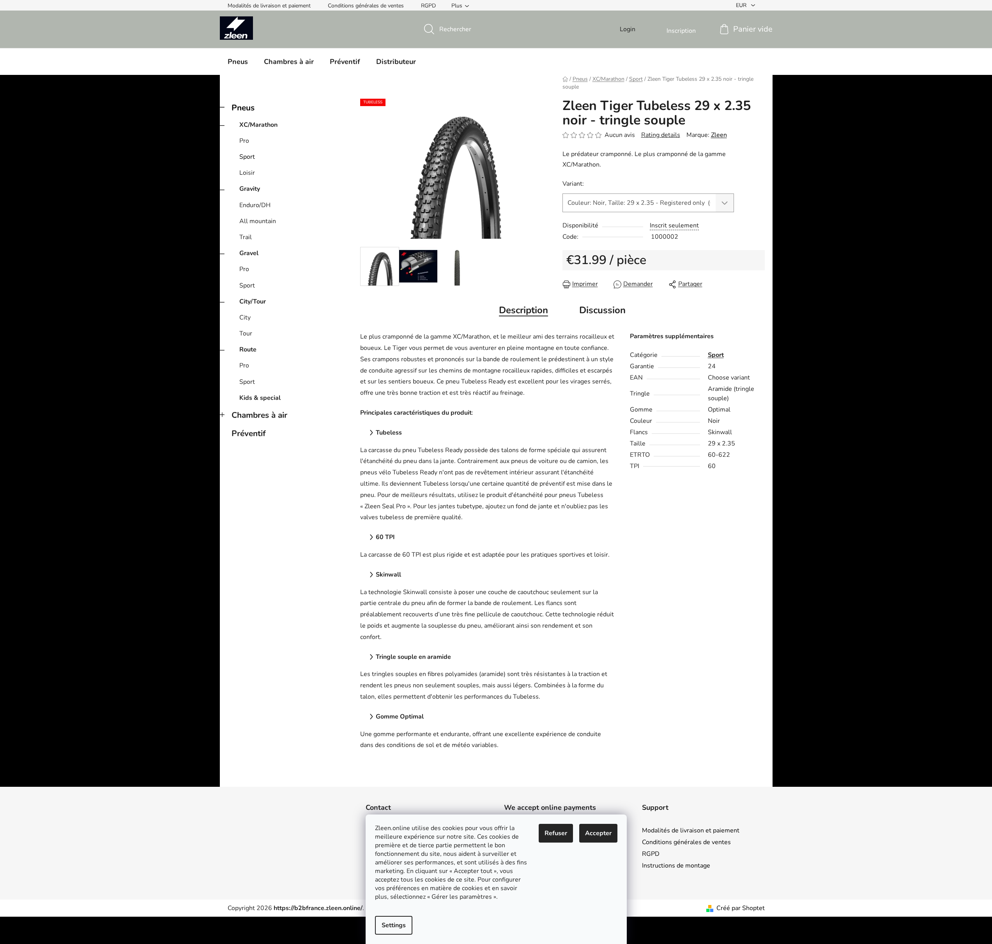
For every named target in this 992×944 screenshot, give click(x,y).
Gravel (248, 253)
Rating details (660, 135)
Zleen (719, 135)
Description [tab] (523, 310)
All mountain (257, 221)
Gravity (249, 189)
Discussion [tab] (602, 310)
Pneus (243, 107)
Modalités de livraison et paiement (269, 5)
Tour (245, 333)
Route (247, 349)
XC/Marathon (258, 125)
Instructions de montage (676, 865)
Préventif (249, 433)
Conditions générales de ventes (366, 5)
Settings (394, 925)
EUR (742, 5)
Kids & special (260, 398)
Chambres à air (259, 415)
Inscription (681, 31)
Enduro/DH (255, 205)
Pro (244, 141)
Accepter (598, 833)
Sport (247, 157)
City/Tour (252, 301)
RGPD (428, 5)
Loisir (247, 173)
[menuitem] (238, 61)
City (245, 317)
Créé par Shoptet (740, 908)
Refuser (556, 833)
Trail (245, 237)
